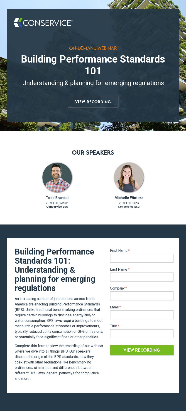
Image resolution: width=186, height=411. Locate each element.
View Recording (93, 101)
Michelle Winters (129, 198)
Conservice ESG (57, 206)
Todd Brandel (57, 198)
